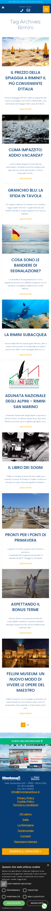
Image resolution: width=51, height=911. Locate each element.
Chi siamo (25, 814)
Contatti (25, 836)
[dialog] (25, 886)
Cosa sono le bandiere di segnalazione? (25, 265)
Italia (25, 819)
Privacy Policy (25, 798)
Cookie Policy (25, 801)
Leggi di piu (26, 109)
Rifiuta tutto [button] (37, 903)
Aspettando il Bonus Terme (25, 606)
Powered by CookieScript (12, 908)
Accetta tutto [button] (14, 903)
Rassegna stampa (25, 841)
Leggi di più (21, 879)
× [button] (48, 865)
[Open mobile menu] (46, 9)
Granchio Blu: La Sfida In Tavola (25, 193)
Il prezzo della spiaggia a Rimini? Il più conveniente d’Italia (25, 81)
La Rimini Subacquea (25, 334)
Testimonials (25, 830)
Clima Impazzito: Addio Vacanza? (26, 152)
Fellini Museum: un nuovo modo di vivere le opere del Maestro (26, 682)
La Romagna (25, 825)
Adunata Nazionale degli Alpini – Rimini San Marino (25, 401)
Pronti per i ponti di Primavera (25, 537)
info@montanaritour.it (25, 791)
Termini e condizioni (25, 805)
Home (14, 36)
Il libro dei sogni (25, 467)
